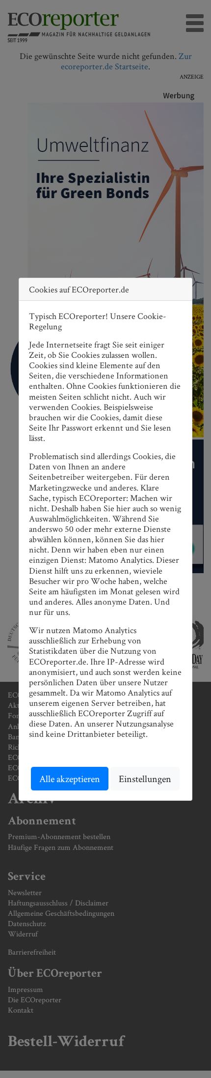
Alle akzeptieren (69, 778)
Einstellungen (145, 778)
